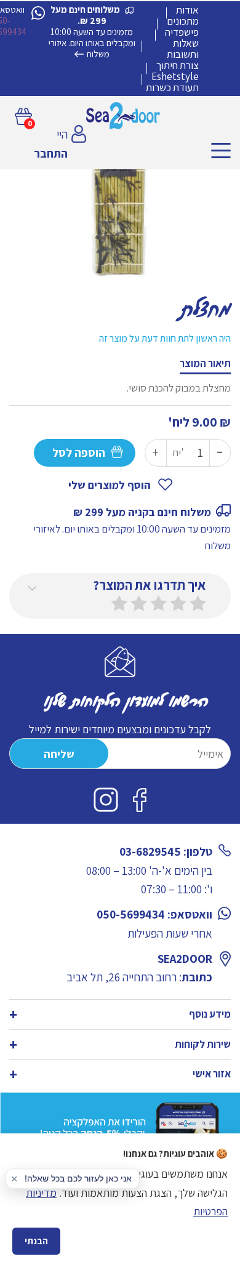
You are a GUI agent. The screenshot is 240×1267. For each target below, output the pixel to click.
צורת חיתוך (177, 65)
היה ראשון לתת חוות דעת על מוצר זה (165, 338)
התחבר (51, 153)
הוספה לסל (78, 452)
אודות (187, 10)
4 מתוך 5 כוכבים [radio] (139, 603)
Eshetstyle (175, 76)
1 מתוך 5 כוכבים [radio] (198, 603)
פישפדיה (182, 32)
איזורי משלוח (79, 48)
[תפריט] (221, 150)
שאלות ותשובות (183, 48)
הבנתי (36, 1241)
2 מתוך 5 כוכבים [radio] (178, 603)
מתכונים (183, 21)
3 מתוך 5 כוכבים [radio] (159, 603)
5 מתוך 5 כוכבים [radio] (119, 603)
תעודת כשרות (172, 87)
